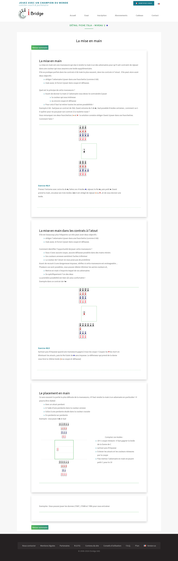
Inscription (102, 15)
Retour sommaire (39, 47)
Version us (151, 545)
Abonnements (121, 15)
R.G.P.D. (77, 545)
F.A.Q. (128, 545)
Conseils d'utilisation (112, 545)
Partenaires (65, 545)
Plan (137, 545)
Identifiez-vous (145, 3)
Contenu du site (92, 545)
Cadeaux (139, 15)
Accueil (73, 15)
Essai (86, 15)
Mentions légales (47, 545)
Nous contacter (29, 545)
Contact (155, 15)
